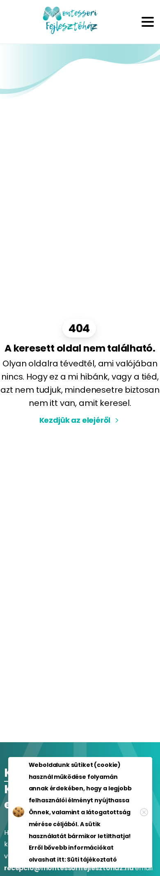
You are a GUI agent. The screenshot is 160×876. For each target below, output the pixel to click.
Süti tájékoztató (92, 859)
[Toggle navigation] (147, 22)
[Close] (144, 812)
